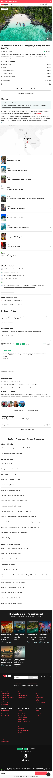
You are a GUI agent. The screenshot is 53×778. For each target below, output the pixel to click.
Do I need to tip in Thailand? (9, 569)
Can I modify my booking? (8, 474)
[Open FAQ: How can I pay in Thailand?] (50, 564)
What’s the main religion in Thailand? (11, 592)
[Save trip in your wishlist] (10, 622)
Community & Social (40, 690)
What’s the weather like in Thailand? (11, 603)
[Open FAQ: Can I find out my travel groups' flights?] (50, 495)
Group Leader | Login (5, 713)
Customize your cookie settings (26, 763)
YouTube (37, 695)
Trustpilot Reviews (22, 697)
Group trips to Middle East (6, 701)
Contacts (20, 710)
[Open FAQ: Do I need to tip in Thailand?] (50, 570)
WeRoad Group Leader (6, 708)
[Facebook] (44, 676)
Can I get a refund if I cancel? (9, 469)
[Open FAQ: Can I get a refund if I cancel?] (50, 469)
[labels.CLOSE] (50, 1)
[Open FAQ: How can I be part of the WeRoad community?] (50, 533)
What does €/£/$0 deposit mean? (11, 479)
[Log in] (46, 5)
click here (39, 113)
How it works (21, 691)
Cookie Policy (21, 725)
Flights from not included (26, 93)
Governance (21, 728)
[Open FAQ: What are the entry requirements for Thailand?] (50, 548)
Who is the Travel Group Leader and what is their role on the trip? (20, 527)
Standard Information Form (24, 721)
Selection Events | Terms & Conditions (6, 716)
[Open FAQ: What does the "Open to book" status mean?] (50, 501)
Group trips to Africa (5, 695)
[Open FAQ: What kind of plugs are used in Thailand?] (50, 587)
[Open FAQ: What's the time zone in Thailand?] (50, 554)
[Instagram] (47, 676)
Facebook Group (39, 697)
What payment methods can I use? (11, 490)
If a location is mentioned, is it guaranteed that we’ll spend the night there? (23, 522)
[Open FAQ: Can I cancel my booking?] (50, 485)
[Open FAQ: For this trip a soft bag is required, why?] (50, 453)
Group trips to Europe (5, 691)
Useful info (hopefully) (23, 708)
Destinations (4, 690)
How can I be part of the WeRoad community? (14, 532)
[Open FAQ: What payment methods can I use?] (50, 490)
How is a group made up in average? (11, 506)
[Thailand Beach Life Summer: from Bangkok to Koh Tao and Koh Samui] (32, 627)
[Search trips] (12, 4)
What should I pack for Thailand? (10, 598)
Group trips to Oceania (6, 702)
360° (50, 84)
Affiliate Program (5, 741)
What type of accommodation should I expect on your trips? (19, 516)
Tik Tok (37, 693)
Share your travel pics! (40, 702)
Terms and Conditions (32, 683)
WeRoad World (22, 690)
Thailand (25, 43)
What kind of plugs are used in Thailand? (12, 587)
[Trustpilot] (47, 51)
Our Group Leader (5, 710)
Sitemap (20, 732)
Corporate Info (39, 708)
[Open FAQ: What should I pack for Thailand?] (50, 598)
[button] (26, 160)
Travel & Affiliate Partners (7, 736)
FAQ (19, 712)
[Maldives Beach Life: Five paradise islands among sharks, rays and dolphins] (19, 652)
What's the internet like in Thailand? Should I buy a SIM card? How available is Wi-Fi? (24, 576)
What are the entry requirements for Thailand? (14, 548)
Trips (6, 43)
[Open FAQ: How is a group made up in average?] (50, 506)
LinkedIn (37, 715)
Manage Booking (22, 713)
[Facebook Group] (41, 676)
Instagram (38, 691)
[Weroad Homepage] (7, 676)
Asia (10, 43)
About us (20, 693)
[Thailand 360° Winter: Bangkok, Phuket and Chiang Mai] (19, 627)
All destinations (4, 704)
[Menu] (50, 5)
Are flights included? (7, 463)
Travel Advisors (4, 739)
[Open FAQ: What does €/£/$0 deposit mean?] (50, 479)
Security (20, 726)
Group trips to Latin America (7, 699)
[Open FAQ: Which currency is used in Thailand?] (50, 559)
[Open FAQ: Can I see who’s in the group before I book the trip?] (50, 511)
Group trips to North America (7, 697)
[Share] (50, 9)
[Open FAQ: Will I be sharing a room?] (50, 538)
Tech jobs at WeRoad (40, 712)
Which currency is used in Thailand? (11, 559)
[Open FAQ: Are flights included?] (50, 464)
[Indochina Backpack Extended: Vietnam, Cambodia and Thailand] (7, 627)
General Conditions (22, 719)
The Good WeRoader (23, 695)
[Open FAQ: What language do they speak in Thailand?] (50, 582)
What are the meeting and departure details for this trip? (17, 448)
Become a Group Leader (6, 712)
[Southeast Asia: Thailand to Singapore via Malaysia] (45, 627)
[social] (38, 676)
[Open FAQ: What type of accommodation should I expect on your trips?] (50, 517)
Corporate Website (40, 713)
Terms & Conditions (22, 717)
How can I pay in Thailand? (8, 564)
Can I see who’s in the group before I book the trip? (16, 511)
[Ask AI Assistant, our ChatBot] (48, 774)
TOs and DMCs (4, 738)
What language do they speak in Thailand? (13, 582)
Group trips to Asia (5, 693)
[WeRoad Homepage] (5, 5)
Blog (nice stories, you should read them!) (43, 699)
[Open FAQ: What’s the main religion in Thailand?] (50, 593)
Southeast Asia (17, 43)
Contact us (41, 4)
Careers (37, 710)
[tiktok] (50, 676)
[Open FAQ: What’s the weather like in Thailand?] (50, 603)
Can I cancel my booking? (8, 485)
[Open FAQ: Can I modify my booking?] (50, 474)
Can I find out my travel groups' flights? (12, 495)
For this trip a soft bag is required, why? (12, 453)
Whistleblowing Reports (23, 730)
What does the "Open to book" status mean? (14, 501)
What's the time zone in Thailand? (11, 553)
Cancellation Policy (22, 715)
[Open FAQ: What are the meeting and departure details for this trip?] (50, 448)
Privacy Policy (18, 683)
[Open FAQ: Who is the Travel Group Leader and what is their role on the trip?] (50, 527)
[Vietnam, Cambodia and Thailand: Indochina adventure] (7, 652)
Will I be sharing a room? (8, 538)
